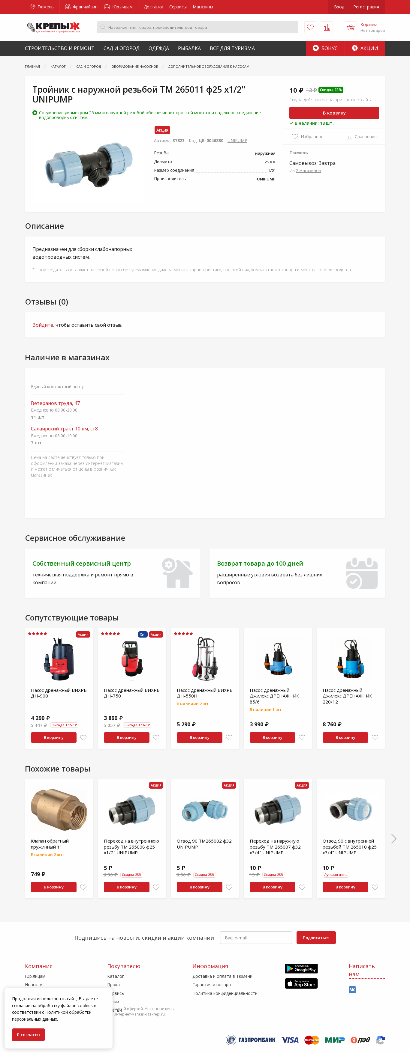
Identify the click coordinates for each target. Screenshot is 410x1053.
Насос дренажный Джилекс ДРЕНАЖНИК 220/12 (347, 696)
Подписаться (316, 937)
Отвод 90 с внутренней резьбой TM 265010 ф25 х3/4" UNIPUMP (350, 846)
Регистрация (366, 7)
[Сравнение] (327, 27)
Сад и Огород (122, 48)
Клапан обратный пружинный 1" (50, 844)
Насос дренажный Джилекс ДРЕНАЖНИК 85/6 (274, 696)
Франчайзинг (85, 7)
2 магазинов (308, 170)
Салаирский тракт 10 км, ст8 (64, 429)
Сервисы (178, 7)
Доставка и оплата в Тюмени (222, 976)
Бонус (329, 48)
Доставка (153, 7)
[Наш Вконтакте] (352, 990)
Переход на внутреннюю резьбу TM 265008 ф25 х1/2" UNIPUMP (131, 846)
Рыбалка (189, 48)
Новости (34, 984)
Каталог (115, 976)
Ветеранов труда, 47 (55, 403)
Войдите (42, 325)
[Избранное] (310, 27)
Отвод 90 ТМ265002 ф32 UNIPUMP (204, 844)
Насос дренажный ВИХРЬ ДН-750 (132, 693)
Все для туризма (232, 48)
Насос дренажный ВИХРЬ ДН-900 (59, 693)
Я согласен (28, 1034)
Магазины (203, 7)
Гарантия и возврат (212, 984)
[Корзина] (351, 27)
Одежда (159, 48)
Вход (339, 7)
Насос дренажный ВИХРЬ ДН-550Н (205, 693)
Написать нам (362, 970)
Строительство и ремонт (60, 48)
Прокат (114, 984)
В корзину (334, 113)
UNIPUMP (237, 140)
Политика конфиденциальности (225, 993)
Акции (368, 48)
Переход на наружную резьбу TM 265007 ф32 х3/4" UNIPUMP (275, 846)
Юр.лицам (122, 7)
